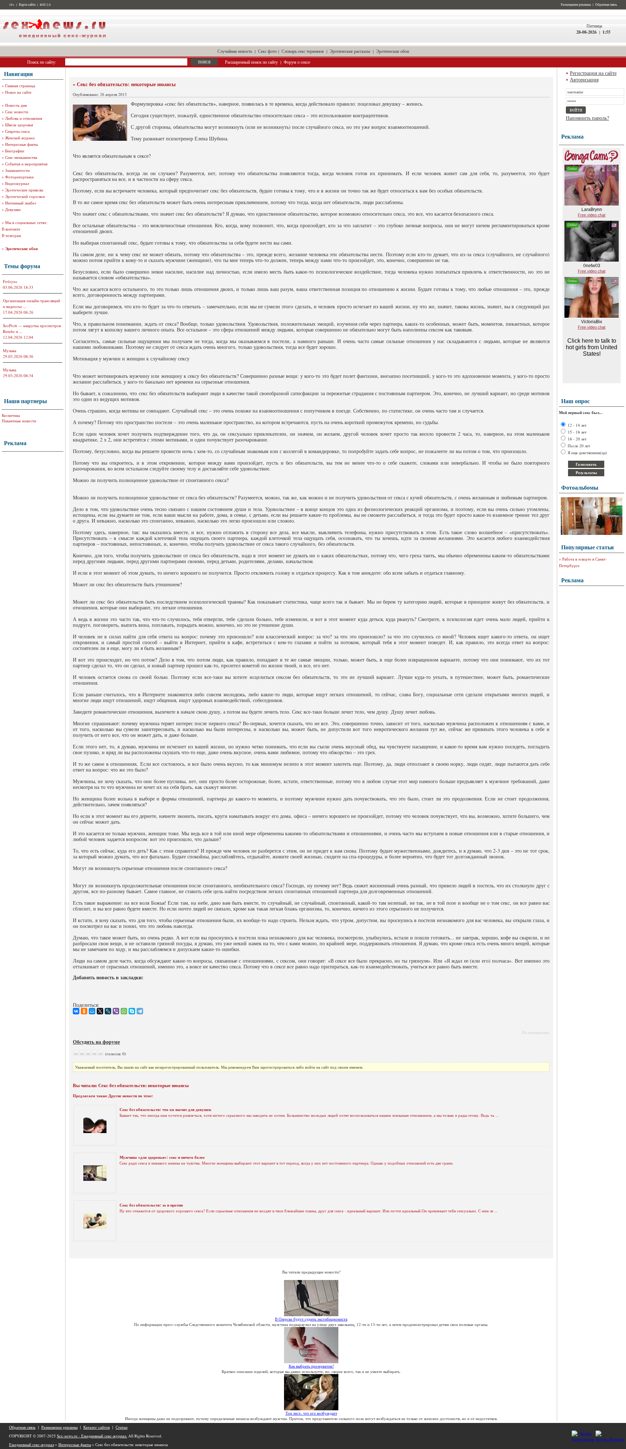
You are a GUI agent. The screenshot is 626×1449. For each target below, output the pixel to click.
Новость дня (16, 105)
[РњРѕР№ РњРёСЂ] (92, 1011)
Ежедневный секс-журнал (31, 1444)
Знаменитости (17, 170)
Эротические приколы (24, 190)
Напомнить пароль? (587, 117)
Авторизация (584, 79)
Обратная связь (606, 5)
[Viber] (116, 1011)
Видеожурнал (17, 183)
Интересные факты (21, 144)
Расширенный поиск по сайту (251, 62)
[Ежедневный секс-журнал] (54, 41)
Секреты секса (17, 131)
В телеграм (11, 235)
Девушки (13, 209)
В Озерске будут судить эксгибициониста (311, 1319)
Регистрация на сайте (593, 72)
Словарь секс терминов (302, 51)
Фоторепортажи (19, 176)
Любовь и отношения (23, 118)
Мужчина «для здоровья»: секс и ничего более (162, 1157)
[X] (100, 1011)
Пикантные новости (19, 420)
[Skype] (132, 1011)
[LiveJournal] (108, 1011)
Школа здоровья (19, 124)
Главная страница (20, 85)
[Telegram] (140, 1011)
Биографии (14, 150)
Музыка (9, 350)
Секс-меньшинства (21, 157)
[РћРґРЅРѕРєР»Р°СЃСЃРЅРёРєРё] (84, 1011)
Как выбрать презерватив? (311, 1366)
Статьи (122, 1427)
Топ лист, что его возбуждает (311, 1413)
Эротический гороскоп (25, 196)
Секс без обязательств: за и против (151, 1205)
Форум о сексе (297, 62)
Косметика (11, 415)
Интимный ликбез (20, 203)
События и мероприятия (26, 163)
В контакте (11, 229)
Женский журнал (19, 137)
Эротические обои (392, 51)
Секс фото (267, 51)
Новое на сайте (18, 92)
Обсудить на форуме (96, 1041)
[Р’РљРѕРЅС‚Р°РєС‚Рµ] (76, 1011)
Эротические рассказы (350, 51)
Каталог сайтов (96, 1427)
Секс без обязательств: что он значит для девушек (165, 1109)
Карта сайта (27, 5)
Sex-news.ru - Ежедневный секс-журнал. (92, 1436)
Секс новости (16, 111)
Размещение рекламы (576, 5)
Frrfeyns (10, 281)
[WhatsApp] (124, 1011)
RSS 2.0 (45, 5)
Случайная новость (234, 51)
